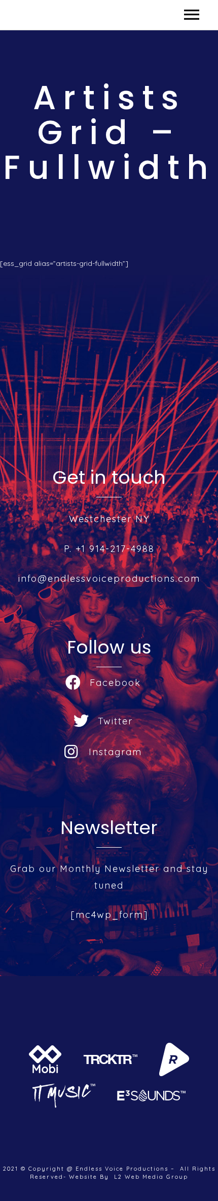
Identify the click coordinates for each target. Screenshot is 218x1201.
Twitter (115, 721)
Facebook (115, 682)
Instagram (115, 752)
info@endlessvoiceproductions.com (109, 578)
